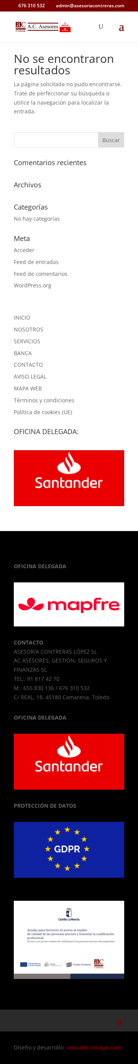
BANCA (23, 353)
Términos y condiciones (44, 400)
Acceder (24, 250)
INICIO (22, 317)
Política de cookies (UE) (43, 412)
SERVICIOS (27, 341)
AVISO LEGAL (30, 376)
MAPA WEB (28, 388)
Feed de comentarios (40, 273)
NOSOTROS (28, 329)
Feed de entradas (36, 262)
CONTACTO (28, 364)
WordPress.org (32, 285)
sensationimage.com (93, 1047)
